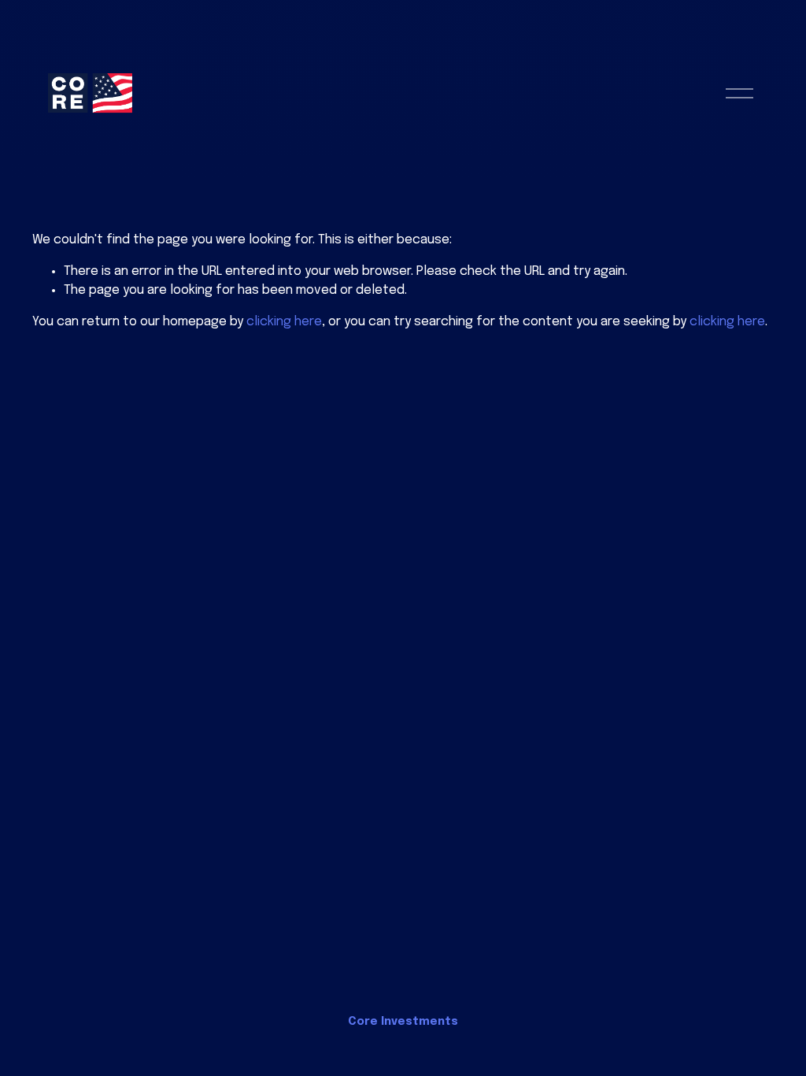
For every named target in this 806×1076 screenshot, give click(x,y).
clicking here (284, 321)
